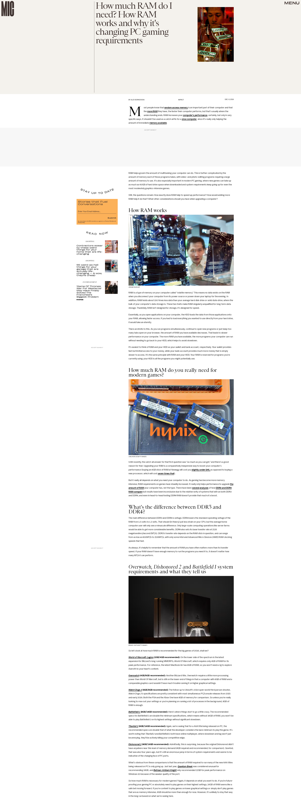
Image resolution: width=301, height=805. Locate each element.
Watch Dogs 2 (135, 690)
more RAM (152, 111)
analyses (204, 488)
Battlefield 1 (134, 712)
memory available (158, 123)
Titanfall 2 (133, 726)
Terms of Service (109, 221)
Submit (112, 218)
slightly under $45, (201, 470)
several (195, 488)
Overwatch (134, 675)
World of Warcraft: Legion (141, 657)
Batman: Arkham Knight (165, 770)
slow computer (189, 119)
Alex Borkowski (138, 100)
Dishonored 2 (135, 744)
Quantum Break (185, 766)
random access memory (176, 107)
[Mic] (7, 8)
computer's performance (195, 115)
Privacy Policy (81, 222)
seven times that (166, 473)
